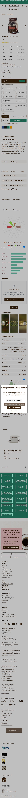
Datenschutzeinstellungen (14, 400)
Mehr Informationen (16, 395)
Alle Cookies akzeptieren (14, 407)
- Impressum (14, 411)
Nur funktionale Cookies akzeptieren (14, 404)
